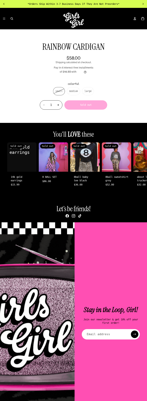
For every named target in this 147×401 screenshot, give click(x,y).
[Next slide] (143, 4)
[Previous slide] (4, 4)
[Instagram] (73, 216)
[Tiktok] (80, 216)
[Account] (135, 19)
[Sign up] (134, 334)
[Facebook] (67, 216)
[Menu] (4, 18)
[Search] (12, 19)
